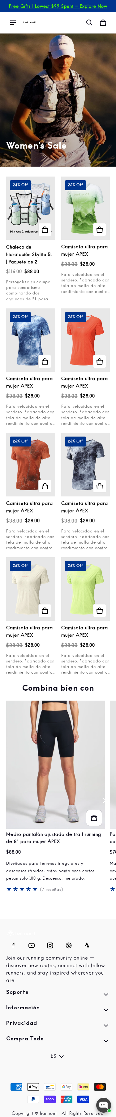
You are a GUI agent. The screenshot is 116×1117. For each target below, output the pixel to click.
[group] (58, 801)
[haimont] (30, 22)
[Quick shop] (44, 229)
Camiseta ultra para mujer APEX (84, 251)
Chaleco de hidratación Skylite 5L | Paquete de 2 (29, 254)
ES (54, 1056)
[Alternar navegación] (13, 22)
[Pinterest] (68, 944)
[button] (89, 22)
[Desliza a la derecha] (104, 800)
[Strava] (87, 944)
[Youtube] (31, 944)
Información (58, 1011)
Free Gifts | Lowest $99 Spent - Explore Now (58, 6)
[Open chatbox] (103, 1105)
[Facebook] (13, 944)
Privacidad (58, 1026)
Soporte (58, 995)
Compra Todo (58, 1042)
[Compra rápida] (94, 818)
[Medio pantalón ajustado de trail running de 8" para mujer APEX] (55, 765)
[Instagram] (50, 944)
